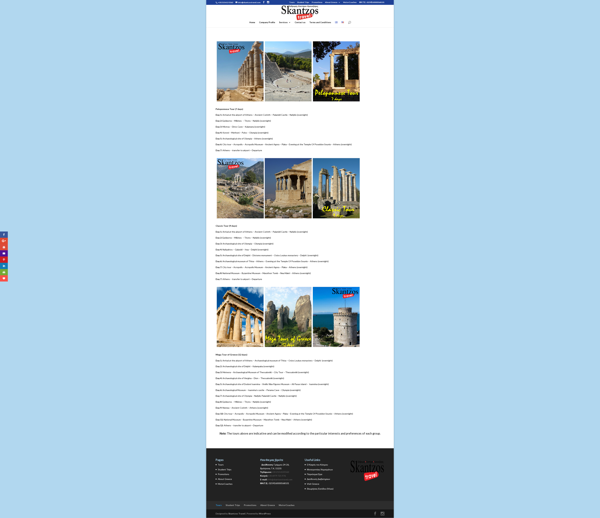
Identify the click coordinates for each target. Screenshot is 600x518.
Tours (292, 2)
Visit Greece (313, 484)
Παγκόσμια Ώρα (314, 474)
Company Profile (267, 22)
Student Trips (303, 2)
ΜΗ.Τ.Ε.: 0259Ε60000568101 (371, 2)
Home (252, 22)
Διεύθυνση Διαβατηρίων (318, 479)
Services (283, 22)
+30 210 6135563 (280, 472)
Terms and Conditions (320, 22)
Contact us (300, 22)
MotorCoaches (350, 2)
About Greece (331, 2)
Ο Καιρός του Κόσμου (317, 464)
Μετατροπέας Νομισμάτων (320, 469)
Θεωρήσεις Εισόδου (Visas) (320, 488)
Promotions (317, 2)
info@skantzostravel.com (280, 479)
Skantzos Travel (236, 513)
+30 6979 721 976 (277, 475)
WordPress (265, 513)
